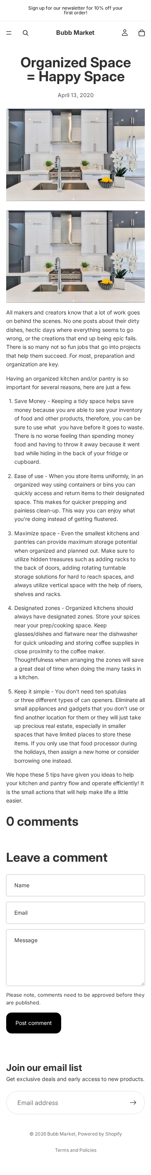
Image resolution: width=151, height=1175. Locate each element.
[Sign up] (133, 1103)
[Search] (25, 32)
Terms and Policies (75, 1150)
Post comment (33, 1023)
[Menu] (9, 33)
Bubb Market (61, 1134)
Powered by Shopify (100, 1134)
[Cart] (141, 32)
